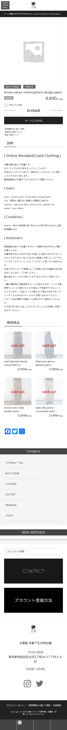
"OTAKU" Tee (14, 462)
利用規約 (57, 705)
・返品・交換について (11, 134)
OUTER (10, 494)
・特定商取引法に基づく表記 (14, 129)
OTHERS (11, 484)
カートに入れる (33, 120)
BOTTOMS (12, 86)
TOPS (9, 515)
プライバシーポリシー (16, 705)
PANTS (29, 86)
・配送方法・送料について (13, 132)
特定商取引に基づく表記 (39, 705)
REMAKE (11, 505)
